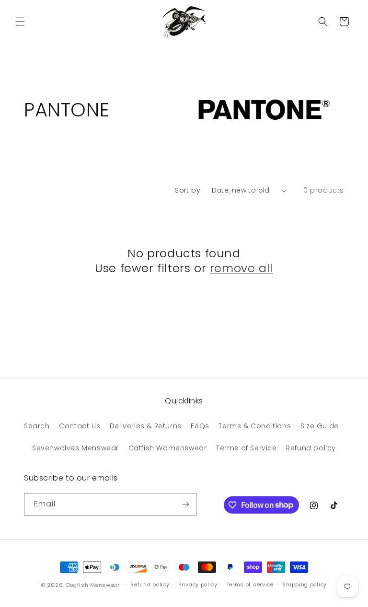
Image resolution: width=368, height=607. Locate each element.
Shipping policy (304, 584)
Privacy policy (198, 584)
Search (37, 426)
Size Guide (319, 426)
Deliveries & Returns (146, 426)
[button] (20, 21)
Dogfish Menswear (93, 585)
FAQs (200, 426)
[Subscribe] (185, 504)
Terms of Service (246, 448)
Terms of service (250, 584)
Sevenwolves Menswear (75, 448)
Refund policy (311, 448)
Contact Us (79, 426)
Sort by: (188, 190)
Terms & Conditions (254, 426)
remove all (241, 268)
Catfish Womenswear (167, 448)
